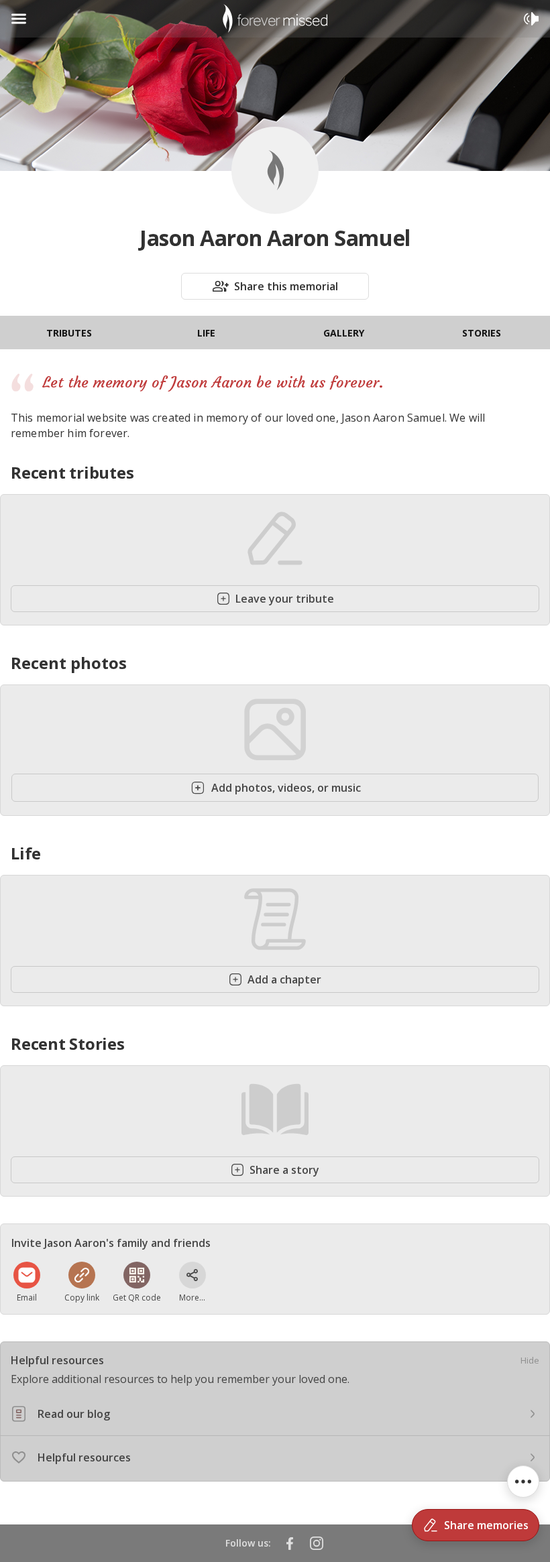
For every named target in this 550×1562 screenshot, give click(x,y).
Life (206, 332)
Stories (481, 332)
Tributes (69, 332)
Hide (529, 1360)
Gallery (343, 332)
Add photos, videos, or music (286, 787)
